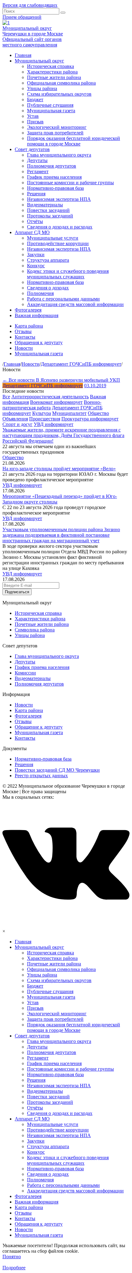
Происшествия (44, 418)
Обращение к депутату (39, 727)
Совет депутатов (32, 149)
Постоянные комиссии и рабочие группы (70, 182)
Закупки (36, 254)
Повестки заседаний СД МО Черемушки (57, 770)
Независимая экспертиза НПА (59, 199)
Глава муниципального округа (59, 154)
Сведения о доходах (48, 287)
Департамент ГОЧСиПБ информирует (42, 385)
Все (6, 396)
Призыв (35, 121)
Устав (33, 116)
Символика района (35, 629)
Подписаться (17, 592)
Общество (98, 413)
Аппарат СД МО (32, 232)
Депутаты (37, 160)
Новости (24, 348)
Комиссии (25, 672)
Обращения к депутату (39, 342)
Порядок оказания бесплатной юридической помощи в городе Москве (73, 141)
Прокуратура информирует (89, 418)
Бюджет (35, 99)
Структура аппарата (48, 260)
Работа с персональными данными (63, 298)
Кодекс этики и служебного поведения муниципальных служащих (68, 274)
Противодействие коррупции (58, 243)
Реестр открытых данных (41, 775)
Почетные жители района (54, 77)
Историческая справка (50, 66)
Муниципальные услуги (52, 238)
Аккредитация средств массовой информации (75, 304)
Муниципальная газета (51, 110)
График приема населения (54, 177)
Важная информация (36, 315)
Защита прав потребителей (55, 132)
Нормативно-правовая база (55, 188)
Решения (36, 193)
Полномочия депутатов (51, 166)
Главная (23, 55)
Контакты (25, 337)
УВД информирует (53, 424)
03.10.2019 (95, 385)
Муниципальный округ (39, 60)
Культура (41, 413)
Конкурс (36, 265)
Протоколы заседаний (50, 215)
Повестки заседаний (48, 210)
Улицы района (42, 88)
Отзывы (23, 331)
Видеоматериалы (45, 204)
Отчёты (35, 221)
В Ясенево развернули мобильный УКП (78, 380)
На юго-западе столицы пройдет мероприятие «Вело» (59, 468)
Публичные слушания (50, 105)
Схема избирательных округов (59, 94)
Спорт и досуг (17, 424)
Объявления (15, 418)
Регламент (38, 171)
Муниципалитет (69, 413)
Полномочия (40, 293)
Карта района (29, 325)
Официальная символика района (61, 83)
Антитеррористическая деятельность (50, 396)
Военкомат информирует (56, 402)
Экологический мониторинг (57, 127)
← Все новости (19, 380)
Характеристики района (52, 71)
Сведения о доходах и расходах (59, 226)
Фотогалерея (28, 309)
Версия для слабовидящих (29, 5)
